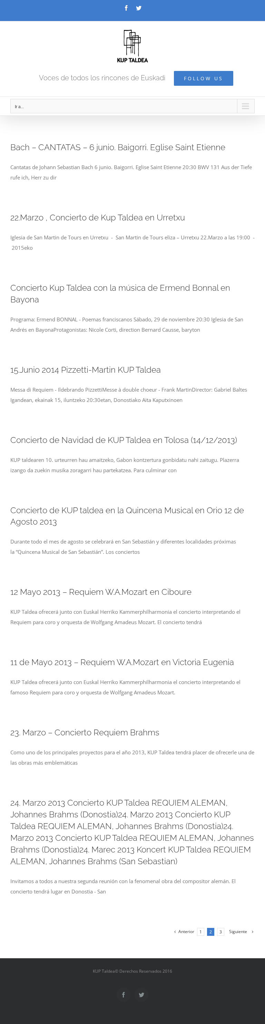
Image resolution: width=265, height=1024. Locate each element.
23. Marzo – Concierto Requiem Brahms (84, 732)
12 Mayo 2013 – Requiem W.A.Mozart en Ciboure (101, 592)
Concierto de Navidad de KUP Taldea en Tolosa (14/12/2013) (123, 440)
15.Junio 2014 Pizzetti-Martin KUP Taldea (85, 370)
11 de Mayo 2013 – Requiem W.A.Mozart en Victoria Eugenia (122, 662)
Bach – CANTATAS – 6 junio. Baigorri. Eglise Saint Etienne (117, 147)
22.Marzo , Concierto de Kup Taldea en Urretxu (97, 218)
